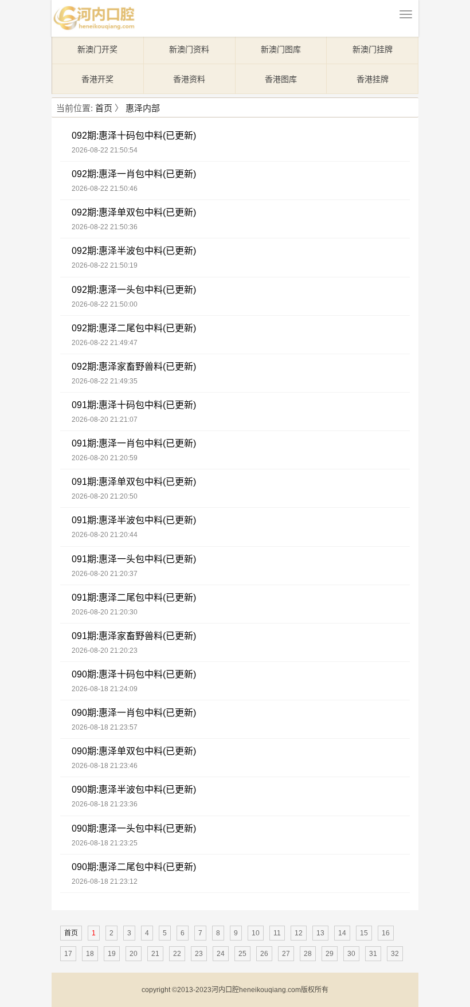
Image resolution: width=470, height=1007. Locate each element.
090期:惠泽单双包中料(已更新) (134, 751)
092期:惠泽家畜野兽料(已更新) (134, 366)
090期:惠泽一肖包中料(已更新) (134, 713)
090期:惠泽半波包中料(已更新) (134, 789)
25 (242, 954)
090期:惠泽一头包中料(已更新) (134, 828)
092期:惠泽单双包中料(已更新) (134, 212)
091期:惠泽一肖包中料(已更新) (134, 443)
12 (299, 933)
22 (177, 954)
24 (221, 954)
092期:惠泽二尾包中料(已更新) (134, 328)
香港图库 (281, 79)
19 (112, 954)
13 (320, 933)
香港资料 (189, 79)
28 (308, 954)
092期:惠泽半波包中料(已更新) (134, 251)
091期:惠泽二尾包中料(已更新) (134, 597)
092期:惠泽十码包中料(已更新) (134, 135)
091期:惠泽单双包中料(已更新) (134, 482)
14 (342, 933)
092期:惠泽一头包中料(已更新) (134, 290)
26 (264, 954)
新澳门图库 (281, 49)
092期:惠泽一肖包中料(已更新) (134, 174)
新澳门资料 (189, 49)
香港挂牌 (373, 79)
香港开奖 (97, 79)
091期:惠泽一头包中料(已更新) (134, 559)
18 (90, 954)
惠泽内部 (143, 108)
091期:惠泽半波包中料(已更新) (134, 520)
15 (364, 933)
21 (155, 954)
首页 (103, 108)
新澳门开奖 (97, 49)
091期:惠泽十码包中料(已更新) (134, 405)
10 (256, 933)
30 (351, 954)
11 (277, 933)
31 (373, 954)
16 (386, 933)
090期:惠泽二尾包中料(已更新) (134, 867)
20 (134, 954)
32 (395, 954)
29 (330, 954)
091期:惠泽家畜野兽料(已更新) (134, 636)
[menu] (405, 14)
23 (199, 954)
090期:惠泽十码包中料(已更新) (134, 674)
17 (68, 954)
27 (286, 954)
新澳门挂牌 (372, 49)
